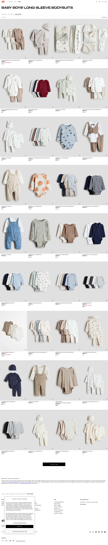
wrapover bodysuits (13, 481)
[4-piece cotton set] (67, 88)
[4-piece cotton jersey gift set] (94, 380)
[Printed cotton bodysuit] (67, 136)
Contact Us (57, 508)
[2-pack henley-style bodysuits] (94, 185)
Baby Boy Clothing (14, 493)
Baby (7, 493)
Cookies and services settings (19, 531)
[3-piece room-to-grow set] (40, 39)
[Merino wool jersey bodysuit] (67, 380)
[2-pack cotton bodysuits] (67, 233)
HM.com (3, 493)
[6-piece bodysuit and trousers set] (13, 39)
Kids (19, 1)
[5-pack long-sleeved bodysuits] (67, 282)
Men (15, 1)
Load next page (54, 464)
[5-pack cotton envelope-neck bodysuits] (40, 136)
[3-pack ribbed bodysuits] (13, 282)
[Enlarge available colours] (2, 112)
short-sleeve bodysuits (25, 483)
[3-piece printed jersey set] (94, 331)
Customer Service (59, 502)
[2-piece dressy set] (94, 136)
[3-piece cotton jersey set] (40, 430)
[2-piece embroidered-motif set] (13, 88)
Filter (103, 17)
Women (10, 1)
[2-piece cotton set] (13, 185)
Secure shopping (58, 510)
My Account (57, 503)
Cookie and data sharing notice (19, 522)
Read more (83, 504)
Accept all (19, 526)
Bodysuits (23, 493)
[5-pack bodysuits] (40, 88)
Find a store (57, 505)
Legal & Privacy (58, 506)
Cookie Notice (57, 511)
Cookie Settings (58, 513)
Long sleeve (30, 493)
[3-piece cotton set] (94, 39)
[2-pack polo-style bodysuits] (94, 233)
